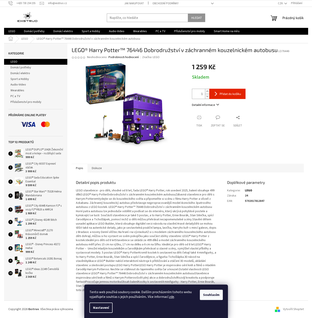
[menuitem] (12, 31)
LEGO (14, 62)
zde (171, 296)
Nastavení (101, 307)
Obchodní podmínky (165, 3)
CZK (280, 3)
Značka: (151, 57)
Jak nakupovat (134, 3)
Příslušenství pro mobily (26, 102)
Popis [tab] (79, 168)
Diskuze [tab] (97, 168)
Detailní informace (203, 105)
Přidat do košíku (230, 94)
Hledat (196, 18)
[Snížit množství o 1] (207, 96)
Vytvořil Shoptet (293, 309)
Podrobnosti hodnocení (124, 57)
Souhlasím (211, 294)
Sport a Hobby (20, 79)
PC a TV (15, 96)
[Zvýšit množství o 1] (207, 91)
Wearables (17, 90)
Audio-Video (18, 84)
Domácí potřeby (21, 67)
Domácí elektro (20, 73)
